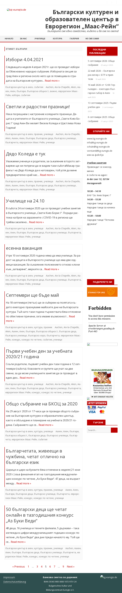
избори (16, 95)
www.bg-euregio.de (97, 138)
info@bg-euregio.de (97, 142)
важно (53, 91)
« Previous (18, 566)
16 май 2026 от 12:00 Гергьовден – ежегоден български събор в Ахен (102, 89)
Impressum (9, 577)
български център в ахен (19, 87)
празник (38, 134)
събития (38, 87)
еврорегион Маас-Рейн (32, 142)
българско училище (65, 138)
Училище (39, 38)
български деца (44, 138)
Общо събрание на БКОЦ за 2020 (42, 404)
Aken (73, 87)
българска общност (38, 91)
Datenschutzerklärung (14, 581)
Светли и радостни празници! (38, 106)
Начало (9, 38)
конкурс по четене (32, 339)
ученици (50, 142)
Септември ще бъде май (32, 295)
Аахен (15, 138)
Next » (71, 566)
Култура (57, 38)
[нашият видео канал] (114, 2)
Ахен (12, 91)
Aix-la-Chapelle (62, 87)
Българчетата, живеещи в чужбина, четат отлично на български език (35, 456)
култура (38, 327)
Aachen (49, 87)
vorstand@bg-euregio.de (99, 150)
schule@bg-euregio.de (98, 146)
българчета (11, 142)
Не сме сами (92, 38)
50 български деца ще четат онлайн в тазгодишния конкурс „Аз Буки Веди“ (40, 515)
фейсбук (99, 154)
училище (48, 134)
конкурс (16, 339)
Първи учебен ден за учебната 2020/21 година (39, 354)
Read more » (52, 80)
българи (21, 91)
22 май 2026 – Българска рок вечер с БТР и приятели (101, 74)
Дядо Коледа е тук (25, 154)
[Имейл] (118, 2)
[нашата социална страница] (109, 2)
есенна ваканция (24, 248)
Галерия (74, 38)
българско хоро (36, 335)
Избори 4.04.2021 (25, 59)
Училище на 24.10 (25, 201)
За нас (23, 38)
